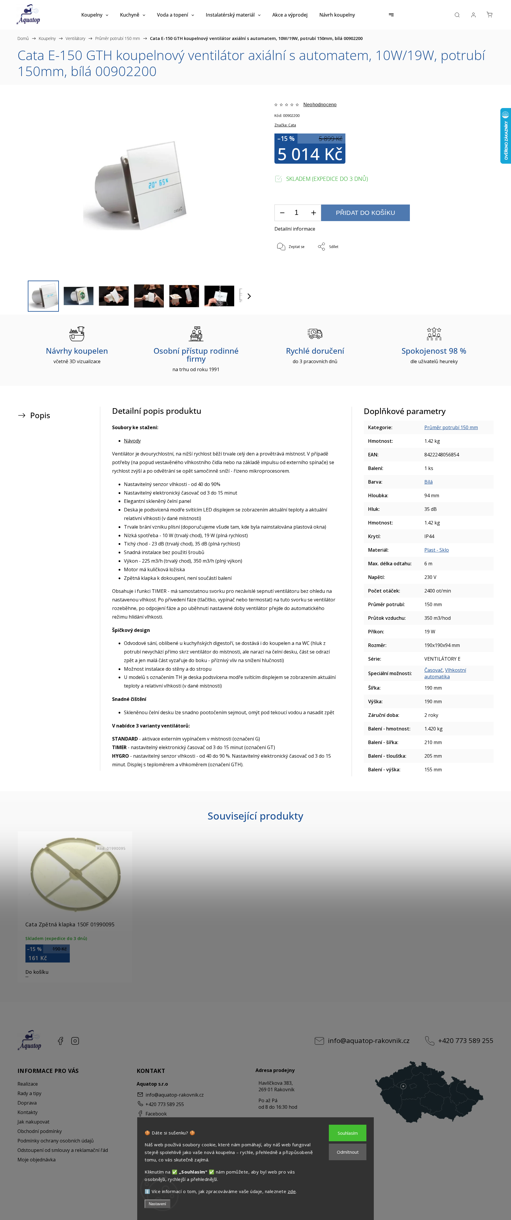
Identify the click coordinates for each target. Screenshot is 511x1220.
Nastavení (157, 1204)
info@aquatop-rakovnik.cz (369, 1040)
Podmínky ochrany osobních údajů (55, 1140)
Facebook (60, 1040)
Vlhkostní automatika (445, 673)
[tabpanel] (75, 907)
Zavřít (465, 266)
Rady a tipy (29, 1093)
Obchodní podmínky (39, 1131)
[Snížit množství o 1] (282, 213)
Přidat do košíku (365, 212)
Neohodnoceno (320, 104)
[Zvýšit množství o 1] (313, 213)
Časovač (433, 670)
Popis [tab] (40, 415)
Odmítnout (348, 1152)
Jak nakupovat (33, 1121)
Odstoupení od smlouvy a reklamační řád (62, 1150)
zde (292, 1191)
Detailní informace (294, 229)
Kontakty (27, 1112)
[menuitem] (94, 15)
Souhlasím (348, 1133)
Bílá (428, 482)
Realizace (27, 1084)
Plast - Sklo (436, 550)
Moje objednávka (36, 1159)
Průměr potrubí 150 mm (451, 427)
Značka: (285, 125)
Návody (132, 440)
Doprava (27, 1103)
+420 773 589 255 (466, 1040)
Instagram (75, 1040)
